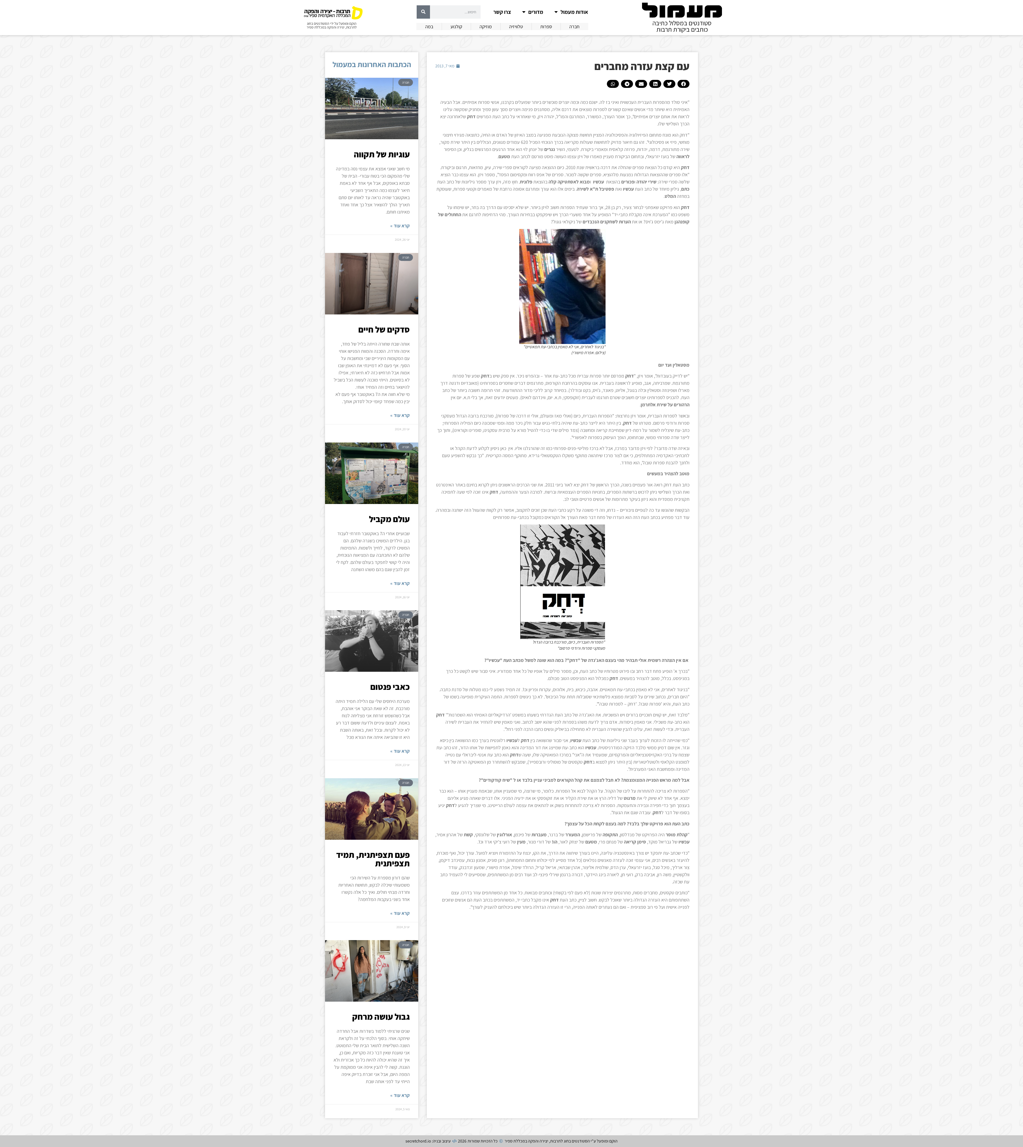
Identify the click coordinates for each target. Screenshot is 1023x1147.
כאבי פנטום (390, 686)
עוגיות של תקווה (382, 154)
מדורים (535, 12)
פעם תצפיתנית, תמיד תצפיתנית (373, 859)
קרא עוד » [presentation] (400, 226)
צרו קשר (502, 12)
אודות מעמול (574, 12)
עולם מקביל (389, 519)
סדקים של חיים (384, 329)
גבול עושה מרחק (381, 1016)
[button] (683, 84)
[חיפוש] (423, 12)
